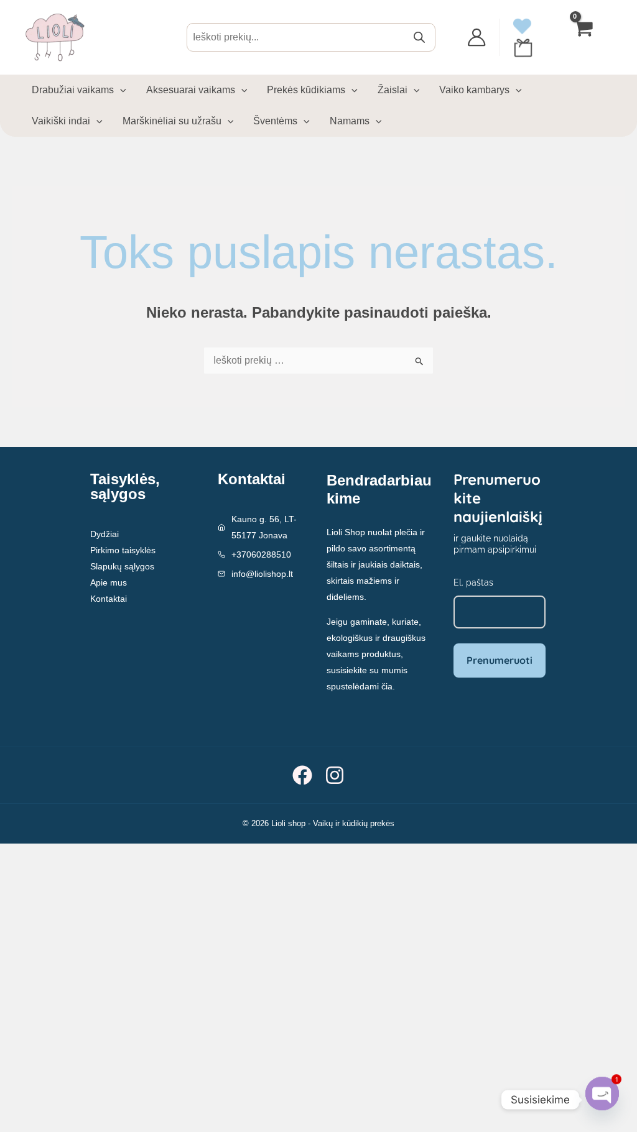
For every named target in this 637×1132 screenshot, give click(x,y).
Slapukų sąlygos (122, 566)
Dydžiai (104, 534)
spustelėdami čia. (361, 686)
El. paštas (473, 582)
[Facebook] (302, 775)
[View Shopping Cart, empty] (584, 38)
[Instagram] (335, 775)
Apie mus (108, 582)
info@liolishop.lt (262, 574)
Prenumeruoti (499, 660)
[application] (120, 90)
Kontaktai (108, 599)
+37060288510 (261, 554)
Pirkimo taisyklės (123, 550)
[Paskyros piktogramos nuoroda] (476, 37)
